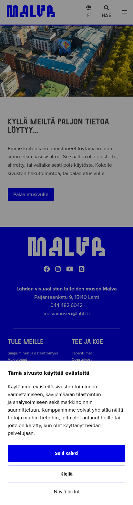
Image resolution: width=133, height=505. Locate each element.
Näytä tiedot (66, 492)
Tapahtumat (82, 353)
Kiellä (66, 474)
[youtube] (70, 269)
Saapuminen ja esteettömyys (33, 353)
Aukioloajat (17, 359)
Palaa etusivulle (30, 194)
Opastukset (82, 359)
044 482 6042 (66, 305)
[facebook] (47, 269)
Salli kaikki (66, 453)
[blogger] (82, 269)
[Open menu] (124, 12)
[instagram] (58, 269)
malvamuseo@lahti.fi (67, 313)
